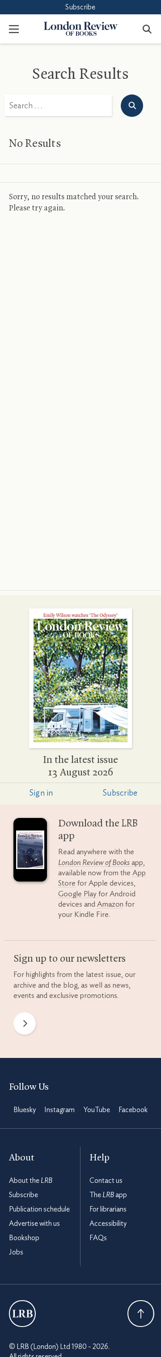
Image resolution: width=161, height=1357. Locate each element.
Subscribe (80, 7)
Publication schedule (39, 1209)
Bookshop (24, 1237)
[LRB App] (30, 851)
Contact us (106, 1180)
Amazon (110, 904)
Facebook (133, 1109)
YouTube (97, 1109)
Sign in (41, 793)
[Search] (147, 28)
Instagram (59, 1109)
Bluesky (24, 1109)
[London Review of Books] (22, 1313)
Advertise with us (34, 1223)
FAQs (98, 1237)
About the (30, 1180)
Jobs (16, 1252)
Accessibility (108, 1223)
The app (108, 1195)
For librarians (108, 1209)
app (100, 862)
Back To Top (140, 1313)
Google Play (77, 894)
